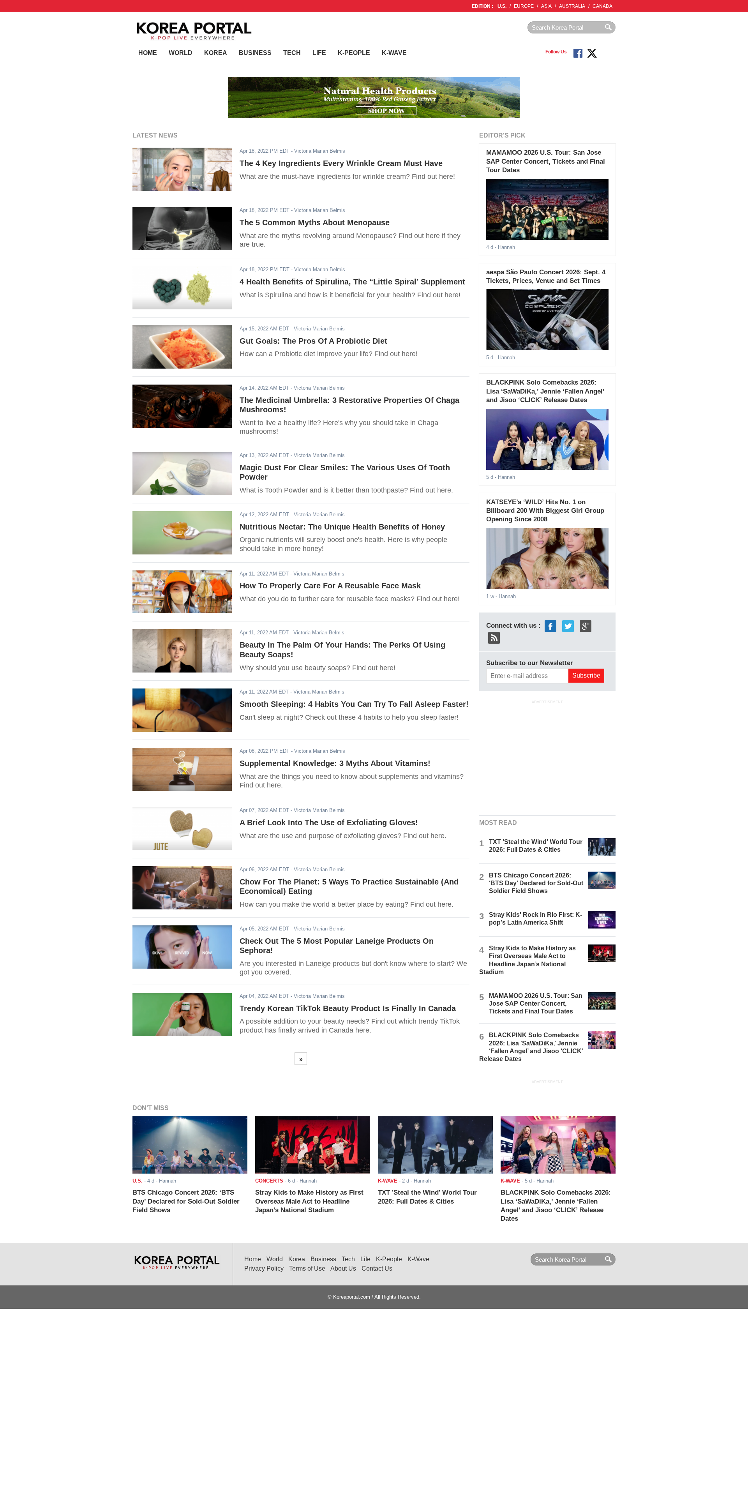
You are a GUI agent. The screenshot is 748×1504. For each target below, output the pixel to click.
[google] (585, 625)
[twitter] (568, 625)
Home (147, 52)
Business (255, 52)
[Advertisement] (547, 757)
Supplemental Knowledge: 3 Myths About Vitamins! (335, 763)
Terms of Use (307, 1268)
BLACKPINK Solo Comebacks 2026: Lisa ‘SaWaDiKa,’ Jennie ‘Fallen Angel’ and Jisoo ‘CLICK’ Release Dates (545, 391)
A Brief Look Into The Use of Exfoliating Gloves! (329, 822)
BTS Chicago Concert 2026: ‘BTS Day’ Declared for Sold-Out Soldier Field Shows (536, 883)
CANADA (602, 6)
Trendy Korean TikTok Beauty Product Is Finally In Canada (348, 1008)
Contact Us (377, 1268)
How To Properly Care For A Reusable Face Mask (330, 585)
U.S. (501, 6)
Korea (215, 52)
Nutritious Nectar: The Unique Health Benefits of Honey (342, 527)
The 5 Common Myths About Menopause (315, 222)
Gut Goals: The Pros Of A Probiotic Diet (313, 341)
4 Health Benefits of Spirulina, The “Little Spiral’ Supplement (352, 281)
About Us (343, 1268)
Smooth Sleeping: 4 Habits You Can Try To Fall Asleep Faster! (354, 704)
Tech (292, 52)
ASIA (546, 6)
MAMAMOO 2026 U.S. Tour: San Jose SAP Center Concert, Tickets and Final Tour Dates (545, 161)
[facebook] (550, 625)
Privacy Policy (264, 1268)
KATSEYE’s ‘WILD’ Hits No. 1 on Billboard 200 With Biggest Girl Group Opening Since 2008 (545, 510)
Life (319, 52)
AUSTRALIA (572, 6)
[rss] (494, 637)
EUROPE (524, 6)
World (180, 52)
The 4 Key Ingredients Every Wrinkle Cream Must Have (341, 163)
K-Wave (394, 52)
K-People (354, 52)
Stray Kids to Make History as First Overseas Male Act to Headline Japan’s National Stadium (309, 1201)
